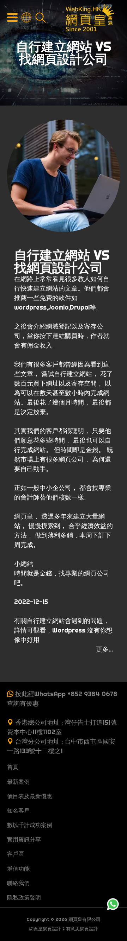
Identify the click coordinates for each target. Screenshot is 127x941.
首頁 (12, 766)
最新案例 (18, 781)
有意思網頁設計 (82, 929)
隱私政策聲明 (24, 897)
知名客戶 (18, 810)
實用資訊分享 (24, 839)
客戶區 (15, 853)
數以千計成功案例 (29, 824)
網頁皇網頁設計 (45, 929)
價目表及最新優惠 (29, 796)
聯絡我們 (18, 882)
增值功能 (18, 868)
